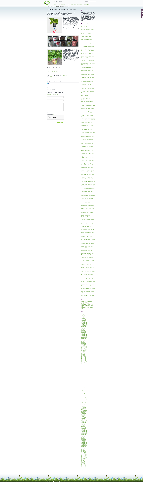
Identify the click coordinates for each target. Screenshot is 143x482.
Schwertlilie (90, 222)
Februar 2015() (83, 440)
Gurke (82, 109)
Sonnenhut (82, 232)
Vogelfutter (90, 261)
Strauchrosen (93, 240)
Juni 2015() (83, 436)
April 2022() (83, 366)
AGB (56, 1)
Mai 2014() (83, 449)
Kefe (90, 136)
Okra (92, 178)
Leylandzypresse (92, 157)
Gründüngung (83, 108)
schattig (93, 208)
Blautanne (82, 49)
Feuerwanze (85, 84)
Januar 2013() (83, 465)
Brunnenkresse (89, 57)
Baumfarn (82, 40)
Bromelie (86, 57)
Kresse (92, 150)
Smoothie (82, 229)
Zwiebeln (90, 295)
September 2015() (84, 433)
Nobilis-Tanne (83, 177)
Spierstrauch (91, 233)
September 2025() (84, 325)
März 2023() (83, 355)
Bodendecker (86, 53)
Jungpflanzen (85, 129)
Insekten (82, 123)
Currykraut (93, 63)
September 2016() (84, 421)
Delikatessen (85, 64)
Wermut (94, 270)
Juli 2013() (83, 459)
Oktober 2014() (84, 444)
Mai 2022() (83, 365)
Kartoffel (82, 136)
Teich (86, 247)
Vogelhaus (93, 261)
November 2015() (84, 431)
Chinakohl (89, 60)
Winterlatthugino (83, 278)
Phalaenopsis (89, 188)
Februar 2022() (83, 368)
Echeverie (91, 70)
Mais (88, 164)
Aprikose (86, 32)
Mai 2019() (83, 393)
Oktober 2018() (84, 400)
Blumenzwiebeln (91, 50)
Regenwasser (83, 195)
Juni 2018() (83, 404)
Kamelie (94, 132)
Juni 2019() (83, 392)
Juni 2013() (83, 460)
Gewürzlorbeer (83, 102)
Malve (93, 164)
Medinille (89, 167)
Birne (87, 46)
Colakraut (82, 63)
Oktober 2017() (84, 411)
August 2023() (83, 350)
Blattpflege (92, 46)
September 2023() (84, 349)
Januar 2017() (83, 419)
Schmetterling (91, 212)
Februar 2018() (83, 408)
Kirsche (92, 140)
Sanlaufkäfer (86, 205)
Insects (86, 122)
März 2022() (83, 367)
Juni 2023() (83, 352)
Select (82, 226)
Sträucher (89, 240)
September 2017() (84, 412)
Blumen (91, 49)
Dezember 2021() (84, 370)
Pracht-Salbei (86, 191)
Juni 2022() (83, 364)
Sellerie (85, 226)
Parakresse (82, 184)
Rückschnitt (83, 201)
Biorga (82, 46)
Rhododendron (93, 195)
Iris (89, 125)
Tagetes (86, 246)
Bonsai (86, 56)
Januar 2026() (83, 321)
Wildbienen (82, 271)
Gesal (84, 101)
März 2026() (83, 319)
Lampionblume (83, 156)
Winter (82, 274)
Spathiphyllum (83, 233)
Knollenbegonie (89, 143)
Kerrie (92, 139)
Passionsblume (90, 184)
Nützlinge (82, 178)
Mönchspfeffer (88, 170)
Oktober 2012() (84, 468)
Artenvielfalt (82, 33)
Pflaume (82, 188)
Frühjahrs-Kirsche (92, 91)
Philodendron (93, 188)
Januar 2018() (83, 409)
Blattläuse (89, 46)
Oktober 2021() (84, 372)
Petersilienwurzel (89, 185)
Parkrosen (86, 184)
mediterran (92, 167)
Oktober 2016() (84, 420)
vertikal (86, 260)
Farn (82, 81)
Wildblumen (86, 271)
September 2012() (84, 469)
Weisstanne (90, 270)
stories (87, 240)
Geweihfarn (87, 101)
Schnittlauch (88, 219)
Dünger (89, 70)
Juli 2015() (83, 435)
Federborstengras (85, 81)
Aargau (82, 26)
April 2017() (83, 416)
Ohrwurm (87, 178)
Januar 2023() (83, 357)
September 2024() (84, 337)
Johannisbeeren (91, 126)
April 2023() (83, 354)
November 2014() (84, 443)
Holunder (93, 118)
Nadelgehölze (83, 174)
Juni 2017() (83, 415)
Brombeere (82, 57)
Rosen (88, 198)
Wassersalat (87, 267)
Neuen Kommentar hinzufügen (55, 92)
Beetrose (93, 40)
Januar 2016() (83, 429)
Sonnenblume (93, 230)
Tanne (88, 246)
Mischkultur (82, 170)
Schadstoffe (86, 208)
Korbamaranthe (91, 146)
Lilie (87, 160)
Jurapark (90, 129)
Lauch (92, 156)
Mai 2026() (83, 316)
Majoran (91, 164)
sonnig (89, 232)
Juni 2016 (54, 6)
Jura (88, 129)
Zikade (91, 285)
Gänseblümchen (90, 94)
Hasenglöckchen (88, 112)
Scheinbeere (90, 209)
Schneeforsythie (89, 216)
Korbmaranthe (83, 147)
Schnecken (82, 215)
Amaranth (82, 29)
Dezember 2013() (84, 454)
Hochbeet (90, 118)
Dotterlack (82, 67)
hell (85, 115)
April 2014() (83, 450)
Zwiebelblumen (86, 295)
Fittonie (84, 85)
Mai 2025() (83, 329)
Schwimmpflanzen (83, 223)
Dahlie (82, 64)
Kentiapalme (87, 139)
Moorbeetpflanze (83, 171)
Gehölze (90, 98)
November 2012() (84, 467)
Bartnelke (85, 39)
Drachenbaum (89, 67)
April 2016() (83, 426)
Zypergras (93, 295)
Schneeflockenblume (84, 216)
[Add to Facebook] (48, 83)
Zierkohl (82, 285)
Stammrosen (87, 236)
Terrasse (94, 247)
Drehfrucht (93, 67)
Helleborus (88, 115)
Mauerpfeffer (83, 167)
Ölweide (82, 181)
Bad (85, 36)
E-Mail (48, 98)
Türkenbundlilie (85, 254)
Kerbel (90, 139)
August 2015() (83, 434)
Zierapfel (87, 284)
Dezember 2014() (84, 442)
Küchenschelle (92, 153)
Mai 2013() (83, 461)
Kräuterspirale (86, 150)
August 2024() (83, 338)
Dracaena (85, 67)
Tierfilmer (82, 250)
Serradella (88, 226)
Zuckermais (92, 291)
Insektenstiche (87, 125)
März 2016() (83, 427)
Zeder (82, 284)
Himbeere (82, 118)
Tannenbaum (91, 246)
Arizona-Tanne (89, 32)
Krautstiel (89, 150)
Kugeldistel (82, 154)
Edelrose (89, 71)
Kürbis (88, 154)
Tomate (91, 250)
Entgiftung (88, 77)
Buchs (92, 57)
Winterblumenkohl (90, 274)
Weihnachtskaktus (88, 268)
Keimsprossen (83, 139)
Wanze (90, 264)
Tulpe (82, 254)
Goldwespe (93, 105)
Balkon (93, 36)
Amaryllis (85, 29)
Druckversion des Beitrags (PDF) (52, 71)
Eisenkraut (92, 74)
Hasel (90, 111)
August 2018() (83, 402)
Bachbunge (82, 36)
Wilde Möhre (93, 271)
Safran (90, 202)
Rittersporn (82, 198)
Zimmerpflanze (84, 288)
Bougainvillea (92, 56)
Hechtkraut (91, 112)
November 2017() (84, 410)
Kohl (92, 143)
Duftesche (82, 70)
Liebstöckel (82, 160)
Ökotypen (90, 178)
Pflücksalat (85, 188)
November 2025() (84, 323)
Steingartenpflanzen (84, 239)
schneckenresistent (87, 215)
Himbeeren (85, 118)
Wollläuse (94, 281)
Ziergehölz (90, 284)
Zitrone (90, 288)
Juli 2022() (83, 363)
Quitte (89, 192)
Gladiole (89, 102)
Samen (91, 204)
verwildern (92, 260)
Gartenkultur (88, 95)
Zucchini (82, 291)
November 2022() (84, 359)
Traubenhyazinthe (83, 253)
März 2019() (83, 395)
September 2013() (84, 457)
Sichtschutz (91, 226)
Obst (85, 178)
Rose (85, 198)
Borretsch (88, 56)
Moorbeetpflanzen (88, 171)
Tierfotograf (85, 250)
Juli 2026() (83, 314)
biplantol (85, 46)
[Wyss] (47, 5)
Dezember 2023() (84, 346)
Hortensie (86, 119)
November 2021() (84, 371)
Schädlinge (82, 208)
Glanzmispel (92, 102)
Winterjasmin (91, 277)
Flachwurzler (89, 85)
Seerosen (93, 223)
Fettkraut (82, 84)
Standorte (60, 1)
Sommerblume (83, 230)
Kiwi (93, 140)
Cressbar (90, 63)
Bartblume (82, 39)
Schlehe (87, 212)
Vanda (87, 257)
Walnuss (88, 264)
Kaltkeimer (91, 132)
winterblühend (85, 274)
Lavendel (82, 157)
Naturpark (90, 174)
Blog (68, 4)
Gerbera (82, 101)
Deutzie (88, 64)
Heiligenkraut (83, 115)
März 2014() (83, 451)
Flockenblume (89, 88)
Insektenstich (83, 125)
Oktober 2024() (84, 336)
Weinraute (87, 270)
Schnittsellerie (92, 219)
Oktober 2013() (84, 456)
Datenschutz (59, 481)
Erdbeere (93, 77)
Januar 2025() (83, 333)
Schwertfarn (86, 222)
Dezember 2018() (84, 398)
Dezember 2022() (84, 358)
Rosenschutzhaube (83, 199)
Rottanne (91, 199)
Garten (85, 95)
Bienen (90, 43)
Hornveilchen (83, 119)
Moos (92, 171)
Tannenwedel (83, 247)
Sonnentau (86, 232)
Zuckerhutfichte (89, 291)
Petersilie (85, 185)
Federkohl (89, 81)
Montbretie (92, 170)
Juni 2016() (83, 424)
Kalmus (88, 132)
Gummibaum (92, 108)
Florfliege (92, 88)
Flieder (86, 88)
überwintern (90, 254)
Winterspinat (87, 281)
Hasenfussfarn (83, 112)
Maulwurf (86, 167)
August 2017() (83, 413)
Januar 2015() (83, 441)
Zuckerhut (85, 291)
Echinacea (82, 71)
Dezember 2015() (84, 430)
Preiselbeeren (90, 191)
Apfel (89, 30)
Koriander (90, 147)
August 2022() (83, 362)
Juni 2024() (83, 340)
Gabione (87, 94)
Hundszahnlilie (93, 119)
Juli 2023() (83, 351)
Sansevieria (92, 205)
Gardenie (82, 95)
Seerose (91, 223)
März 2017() (83, 417)
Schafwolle (90, 208)
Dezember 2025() (84, 322)
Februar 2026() (83, 320)
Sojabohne (85, 229)
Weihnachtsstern (83, 270)
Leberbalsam (86, 157)
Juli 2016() (83, 423)
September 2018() (84, 401)
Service (58, 4)
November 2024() (84, 335)
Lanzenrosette (87, 156)
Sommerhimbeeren (88, 230)
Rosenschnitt (91, 198)
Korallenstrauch (86, 146)
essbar (84, 78)
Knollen (86, 143)
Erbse (90, 77)
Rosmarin (88, 199)
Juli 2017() (83, 414)
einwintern (89, 74)
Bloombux (86, 49)
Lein (88, 157)
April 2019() (83, 394)
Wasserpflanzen (83, 267)
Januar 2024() (83, 345)
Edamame (86, 71)
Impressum (49, 481)
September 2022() (84, 361)
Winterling (92, 278)
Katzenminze (88, 136)
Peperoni (82, 185)
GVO (87, 109)
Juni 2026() (83, 315)
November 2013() (84, 455)
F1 (93, 78)
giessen (87, 102)
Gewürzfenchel (91, 101)
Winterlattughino (88, 278)
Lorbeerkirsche (93, 160)
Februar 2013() (83, 464)
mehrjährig (88, 168)
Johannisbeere (87, 126)
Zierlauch (85, 285)
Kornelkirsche (88, 149)
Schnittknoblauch (83, 219)
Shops (54, 4)
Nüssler (91, 177)
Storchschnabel (83, 240)
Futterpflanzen (83, 94)
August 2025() (83, 326)
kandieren (85, 133)
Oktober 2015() (84, 432)
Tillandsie (89, 250)
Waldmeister (82, 264)
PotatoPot (82, 191)
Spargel (93, 232)
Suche (53, 481)
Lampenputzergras (91, 154)
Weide (93, 267)
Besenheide (82, 43)
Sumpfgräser (83, 243)
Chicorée (85, 60)
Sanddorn (82, 205)
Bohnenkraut (83, 56)
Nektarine (93, 174)
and (94, 29)
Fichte (88, 84)
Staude (90, 236)
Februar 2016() (83, 428)
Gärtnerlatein (83, 98)
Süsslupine (82, 246)
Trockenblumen (89, 253)
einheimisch (83, 74)
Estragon (86, 78)
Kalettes (86, 132)
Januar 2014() (83, 453)
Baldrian (90, 36)
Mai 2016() (83, 425)
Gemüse (83, 99)
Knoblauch (82, 143)
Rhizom (89, 195)
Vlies (85, 261)
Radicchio (92, 192)
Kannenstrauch (89, 133)
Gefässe (50, 76)
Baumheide (85, 40)
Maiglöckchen (86, 164)
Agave (88, 26)
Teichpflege (88, 247)
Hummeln (89, 119)
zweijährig (82, 292)
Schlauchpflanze (83, 212)
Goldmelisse (90, 105)
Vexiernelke (82, 261)
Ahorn (90, 26)
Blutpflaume (82, 53)
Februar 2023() (83, 356)
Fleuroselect (82, 88)
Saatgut (83, 202)
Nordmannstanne (87, 177)
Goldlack (87, 105)
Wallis (85, 264)
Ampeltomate (88, 29)
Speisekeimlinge (87, 233)
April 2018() (83, 406)
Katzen (85, 136)
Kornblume (84, 149)
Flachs (87, 85)
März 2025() (83, 331)
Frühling (82, 92)
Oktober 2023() (84, 348)
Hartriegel (88, 111)
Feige (92, 81)
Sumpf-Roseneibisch (91, 243)
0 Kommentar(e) (65, 75)
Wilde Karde (89, 271)
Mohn (85, 170)
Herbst (82, 116)
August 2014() (83, 446)
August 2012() (83, 470)
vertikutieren (88, 260)
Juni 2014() (83, 448)
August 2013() (83, 458)
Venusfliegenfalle (91, 257)
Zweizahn (86, 292)
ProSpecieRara (86, 192)
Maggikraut (91, 163)
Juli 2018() (83, 403)
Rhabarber (86, 195)
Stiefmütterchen (89, 239)
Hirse (88, 118)
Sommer (92, 229)
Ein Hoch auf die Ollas (85, 303)
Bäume (91, 39)
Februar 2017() (83, 418)
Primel (93, 191)
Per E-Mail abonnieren (52, 94)
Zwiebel (82, 295)
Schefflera (86, 209)
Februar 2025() (83, 332)
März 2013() (83, 463)
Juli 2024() (83, 339)
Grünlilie (89, 108)
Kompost (82, 146)
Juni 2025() (83, 328)
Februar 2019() (83, 396)
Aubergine (86, 33)
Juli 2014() (83, 447)
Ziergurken (93, 284)
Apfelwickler (82, 32)
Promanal (82, 192)
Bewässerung (86, 43)
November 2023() (84, 347)
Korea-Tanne (87, 147)
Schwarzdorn (83, 222)
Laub (90, 156)
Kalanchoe (82, 132)
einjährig (86, 74)
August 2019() (83, 390)
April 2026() (83, 318)
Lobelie (90, 160)
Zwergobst (88, 292)
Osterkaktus (91, 181)
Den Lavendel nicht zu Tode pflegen (87, 304)
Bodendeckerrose (91, 53)
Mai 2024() (83, 341)
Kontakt (54, 1)
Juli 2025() (83, 327)
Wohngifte (90, 281)
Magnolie (82, 164)
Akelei (93, 26)
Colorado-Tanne (86, 63)
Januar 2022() (83, 369)
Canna (82, 60)
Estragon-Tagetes (90, 78)
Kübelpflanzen (87, 153)
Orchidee (85, 181)
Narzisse (86, 174)
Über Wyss (86, 4)
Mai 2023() (83, 353)
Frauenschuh (83, 91)
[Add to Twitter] (47, 83)
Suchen (95, 1)
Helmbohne (91, 115)
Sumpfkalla (86, 243)
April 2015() (83, 438)
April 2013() (83, 462)
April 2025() (83, 330)
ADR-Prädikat (85, 26)
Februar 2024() (83, 344)
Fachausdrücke (83, 80)
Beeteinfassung (90, 40)
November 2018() (84, 399)
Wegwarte (91, 267)
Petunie (93, 185)
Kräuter (82, 150)
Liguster (86, 160)
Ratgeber (63, 4)
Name (48, 95)
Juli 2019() (83, 391)
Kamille (82, 133)
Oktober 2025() (84, 324)
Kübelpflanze (83, 153)
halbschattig (83, 111)
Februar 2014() (83, 452)
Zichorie (84, 284)
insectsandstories (89, 122)
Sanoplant (89, 205)
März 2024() (83, 343)
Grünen (86, 108)
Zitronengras (93, 288)
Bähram (87, 36)
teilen (91, 247)
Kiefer (85, 140)
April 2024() (83, 342)
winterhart (87, 277)
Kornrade (92, 149)
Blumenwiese (86, 50)
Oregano (88, 181)
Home (48, 6)
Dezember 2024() (84, 334)
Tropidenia (92, 253)
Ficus (90, 84)
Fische (82, 85)
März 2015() (83, 439)
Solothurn (89, 229)
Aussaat (89, 33)
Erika (82, 78)
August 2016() (83, 422)
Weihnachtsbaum (83, 268)
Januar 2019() (83, 397)
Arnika (92, 32)
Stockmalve (93, 239)
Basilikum (88, 39)
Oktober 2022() (84, 360)
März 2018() (83, 407)
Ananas (92, 29)
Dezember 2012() (84, 466)
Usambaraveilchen (83, 257)
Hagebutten (89, 109)
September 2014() (84, 445)
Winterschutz (83, 281)
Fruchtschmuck (87, 91)
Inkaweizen (82, 122)
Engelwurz (84, 77)
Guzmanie (84, 109)
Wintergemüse (83, 277)
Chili (86, 60)
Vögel (87, 261)
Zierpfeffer (88, 285)
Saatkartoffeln (87, 202)
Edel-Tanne (91, 71)
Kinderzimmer (88, 140)
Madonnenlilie (87, 163)
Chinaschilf (92, 60)
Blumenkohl (82, 50)
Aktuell (71, 4)
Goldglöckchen (83, 105)
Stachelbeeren (83, 236)
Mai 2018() (83, 405)
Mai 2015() (83, 437)
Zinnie (88, 288)
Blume (88, 49)
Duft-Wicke (85, 70)
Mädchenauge (83, 163)
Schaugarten (83, 209)
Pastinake (93, 184)
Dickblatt (91, 64)
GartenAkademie (78, 4)
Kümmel (86, 154)
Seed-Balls (87, 223)
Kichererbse (82, 140)
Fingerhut (93, 84)
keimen (93, 136)
